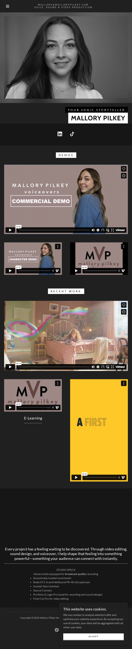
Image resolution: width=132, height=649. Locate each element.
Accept (93, 636)
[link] (63, 7)
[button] (7, 6)
